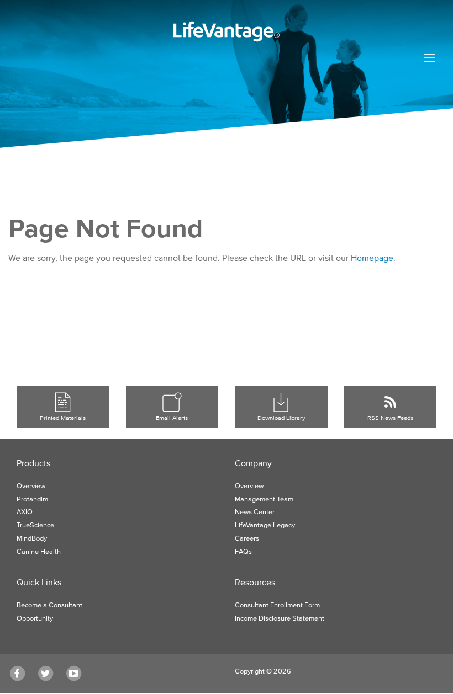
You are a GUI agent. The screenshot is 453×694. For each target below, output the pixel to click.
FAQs (243, 552)
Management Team (264, 499)
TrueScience (35, 525)
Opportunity (35, 618)
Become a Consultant (49, 605)
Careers (247, 538)
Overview (31, 486)
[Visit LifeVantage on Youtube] (78, 673)
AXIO (25, 512)
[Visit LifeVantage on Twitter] (49, 673)
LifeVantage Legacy (265, 525)
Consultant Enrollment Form (277, 605)
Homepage (372, 258)
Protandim (32, 499)
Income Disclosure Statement (279, 618)
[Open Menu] (429, 58)
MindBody (32, 538)
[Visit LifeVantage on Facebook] (21, 673)
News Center (255, 512)
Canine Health (39, 552)
